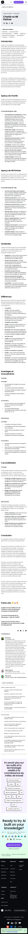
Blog (11, 881)
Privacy (22, 917)
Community (12, 878)
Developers (12, 875)
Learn (11, 865)
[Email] (4, 23)
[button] (25, 2)
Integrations (3, 872)
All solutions (3, 878)
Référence (8, 854)
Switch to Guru (4, 902)
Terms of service (7, 917)
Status (20, 869)
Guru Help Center (21, 866)
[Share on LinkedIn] (7, 23)
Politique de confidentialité (12, 931)
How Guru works (4, 868)
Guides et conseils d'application (18, 854)
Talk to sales (12, 891)
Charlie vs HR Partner (6, 855)
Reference (12, 872)
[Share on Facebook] (12, 23)
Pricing (2, 865)
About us (3, 894)
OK (25, 930)
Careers (3, 891)
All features (3, 875)
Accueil (2, 854)
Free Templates (4, 905)
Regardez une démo (19, 2)
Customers (12, 868)
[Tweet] (9, 23)
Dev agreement (16, 917)
